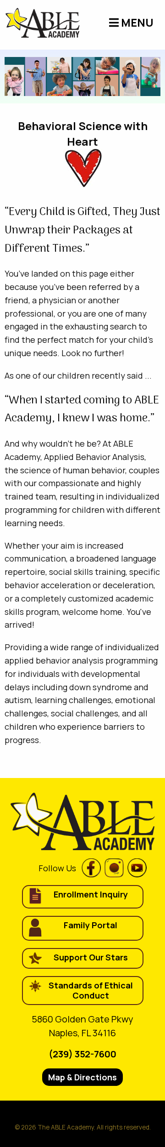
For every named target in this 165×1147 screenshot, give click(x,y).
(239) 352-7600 (82, 1054)
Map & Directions (82, 1077)
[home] (42, 23)
